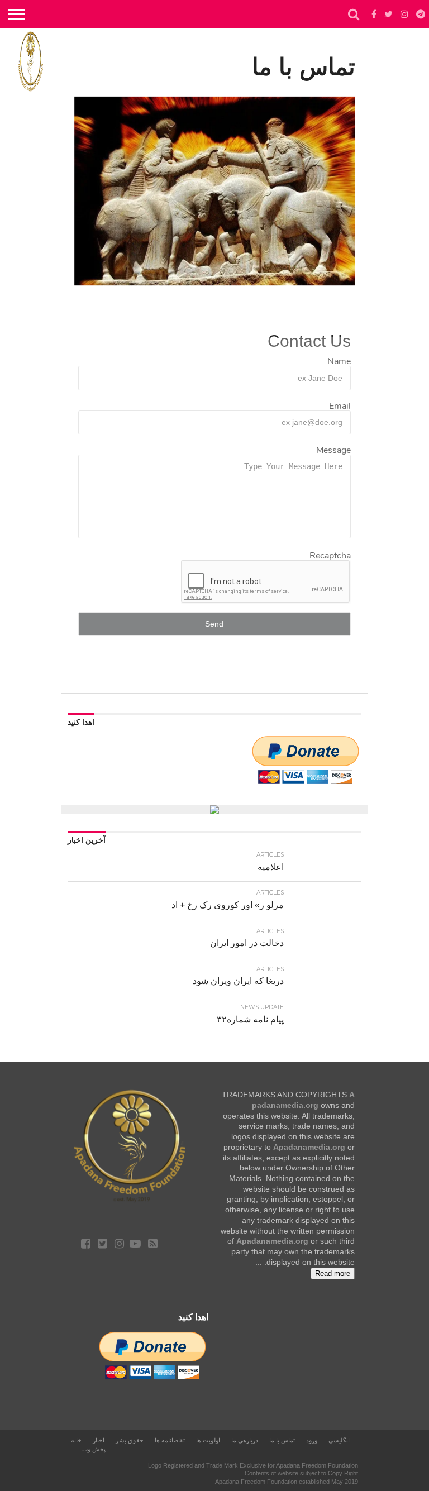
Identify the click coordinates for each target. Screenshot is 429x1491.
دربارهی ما (244, 1440)
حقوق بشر (130, 1440)
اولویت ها (208, 1440)
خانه (76, 1440)
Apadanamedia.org (309, 1147)
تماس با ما (282, 1440)
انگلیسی (339, 1440)
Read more (332, 1273)
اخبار (98, 1440)
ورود (311, 1440)
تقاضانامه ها (170, 1440)
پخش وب (94, 1449)
